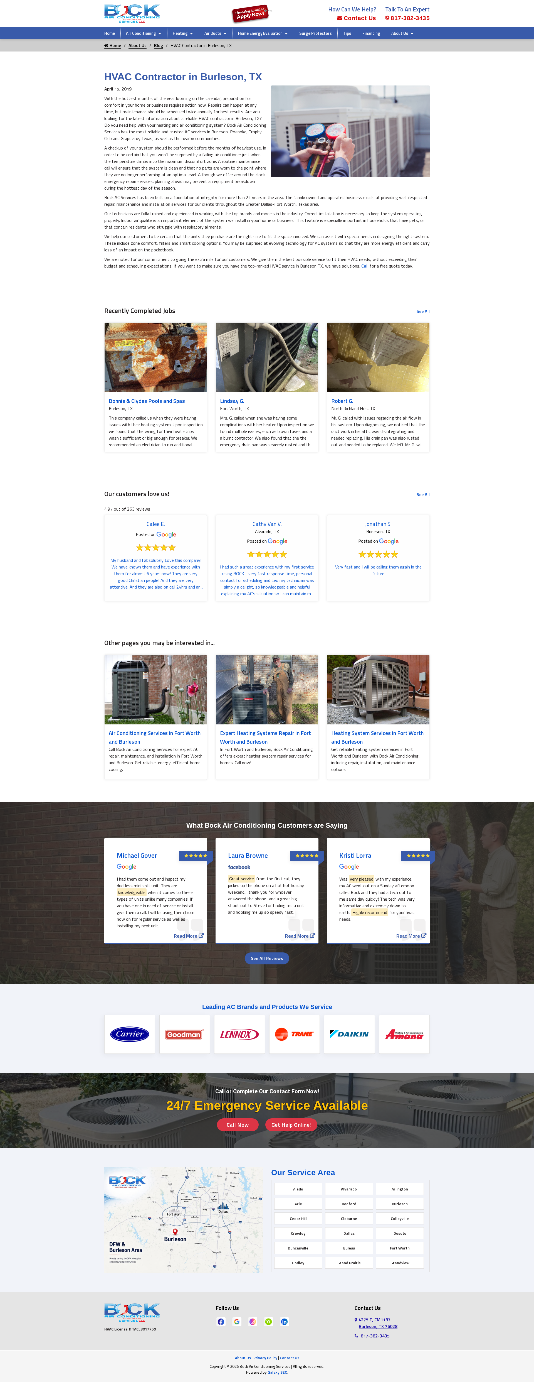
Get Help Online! (291, 1124)
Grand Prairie (349, 1263)
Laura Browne (248, 855)
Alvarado (349, 1189)
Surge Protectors (315, 33)
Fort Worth (400, 1248)
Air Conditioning (141, 33)
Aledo (298, 1189)
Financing (371, 33)
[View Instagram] (252, 1321)
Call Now (238, 1124)
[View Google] (236, 1321)
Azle (298, 1204)
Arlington (400, 1189)
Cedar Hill (298, 1218)
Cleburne (349, 1218)
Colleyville (400, 1218)
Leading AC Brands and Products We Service (267, 1006)
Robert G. (342, 400)
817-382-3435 (410, 18)
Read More (185, 936)
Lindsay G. (232, 400)
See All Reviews (267, 958)
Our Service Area (303, 1172)
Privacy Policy (265, 1358)
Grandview (399, 1263)
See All (423, 311)
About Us (399, 33)
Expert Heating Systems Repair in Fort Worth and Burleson (265, 737)
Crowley (298, 1233)
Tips (347, 33)
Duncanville (298, 1248)
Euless (349, 1248)
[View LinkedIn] (284, 1321)
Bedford (349, 1204)
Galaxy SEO (277, 1372)
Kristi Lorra (355, 855)
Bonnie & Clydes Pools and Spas (147, 400)
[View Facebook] (221, 1321)
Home (109, 33)
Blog (158, 45)
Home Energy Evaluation (260, 33)
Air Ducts (212, 33)
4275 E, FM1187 (378, 1323)
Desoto (400, 1233)
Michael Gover (137, 855)
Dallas (349, 1233)
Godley (298, 1263)
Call (365, 266)
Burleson (400, 1204)
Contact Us (360, 18)
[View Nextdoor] (268, 1321)
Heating (180, 33)
